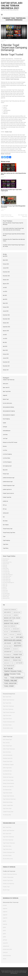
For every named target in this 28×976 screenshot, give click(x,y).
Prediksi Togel (6, 886)
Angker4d (5, 395)
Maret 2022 (5, 350)
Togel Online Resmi (7, 718)
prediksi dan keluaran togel (8, 477)
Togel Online (5, 544)
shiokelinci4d (6, 946)
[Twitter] (5, 157)
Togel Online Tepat (7, 808)
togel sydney (9, 686)
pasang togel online (7, 949)
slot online (8, 668)
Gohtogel (5, 426)
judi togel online (8, 646)
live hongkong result (7, 466)
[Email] (7, 157)
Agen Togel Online (7, 391)
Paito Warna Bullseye (8, 574)
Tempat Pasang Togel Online (9, 532)
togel (6, 678)
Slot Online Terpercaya (8, 709)
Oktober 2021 (6, 369)
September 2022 (6, 326)
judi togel (17, 643)
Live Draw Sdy (6, 571)
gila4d (4, 927)
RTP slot (5, 509)
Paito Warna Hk (6, 577)
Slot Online (5, 520)
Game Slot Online (7, 752)
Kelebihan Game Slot (7, 758)
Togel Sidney (5, 548)
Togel (4, 536)
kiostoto (5, 905)
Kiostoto (5, 446)
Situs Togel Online (7, 703)
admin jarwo (5, 383)
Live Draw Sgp (6, 573)
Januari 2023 (5, 311)
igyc (12, 637)
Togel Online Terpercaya (8, 706)
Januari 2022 (5, 358)
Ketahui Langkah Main (8, 805)
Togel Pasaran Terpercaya (9, 712)
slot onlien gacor (9, 665)
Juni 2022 (5, 338)
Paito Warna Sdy (6, 579)
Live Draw (5, 450)
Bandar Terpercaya (5, 153)
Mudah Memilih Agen (8, 802)
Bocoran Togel (6, 889)
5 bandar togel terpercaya (10, 609)
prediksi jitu (7, 660)
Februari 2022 (6, 354)
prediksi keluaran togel (7, 481)
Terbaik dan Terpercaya (8, 777)
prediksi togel (17, 660)
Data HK (5, 634)
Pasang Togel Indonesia (8, 796)
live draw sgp (7, 651)
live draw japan (6, 593)
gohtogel (5, 940)
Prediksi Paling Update (8, 877)
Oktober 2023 (6, 279)
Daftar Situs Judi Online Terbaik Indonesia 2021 (11, 6)
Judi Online (5, 434)
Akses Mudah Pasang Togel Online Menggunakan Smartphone (13, 206)
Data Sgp (5, 566)
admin (2, 41)
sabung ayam (6, 513)
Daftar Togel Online (7, 767)
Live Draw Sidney (6, 458)
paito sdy (5, 584)
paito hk (5, 587)
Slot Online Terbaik (7, 725)
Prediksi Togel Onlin (7, 497)
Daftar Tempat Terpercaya (9, 749)
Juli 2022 (5, 334)
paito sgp (5, 585)
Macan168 (5, 469)
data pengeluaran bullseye (8, 407)
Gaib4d (4, 422)
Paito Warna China (7, 576)
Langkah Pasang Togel (8, 811)
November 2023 (6, 275)
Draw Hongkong (6, 418)
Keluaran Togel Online (8, 880)
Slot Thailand (5, 524)
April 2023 (5, 299)
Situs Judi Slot (6, 742)
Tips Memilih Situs (7, 774)
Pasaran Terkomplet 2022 (9, 721)
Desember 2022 (6, 315)
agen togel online (7, 615)
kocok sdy (5, 592)
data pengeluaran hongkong (9, 411)
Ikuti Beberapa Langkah (8, 764)
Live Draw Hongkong (7, 454)
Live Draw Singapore (7, 462)
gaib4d (4, 921)
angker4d (5, 908)
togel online (10, 681)
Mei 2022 (5, 342)
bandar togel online (11, 623)
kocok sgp (5, 590)
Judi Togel (5, 438)
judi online (7, 643)
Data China (5, 560)
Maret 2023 (5, 303)
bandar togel (8, 620)
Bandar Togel (8, 131)
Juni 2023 (5, 291)
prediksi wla (5, 501)
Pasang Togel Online (12, 657)
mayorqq (5, 924)
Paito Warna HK (7, 654)
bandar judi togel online (12, 618)
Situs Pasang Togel (7, 745)
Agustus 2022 (6, 330)
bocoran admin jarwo (7, 403)
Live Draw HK (7, 648)
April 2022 (5, 346)
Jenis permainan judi (7, 755)
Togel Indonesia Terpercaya (9, 799)
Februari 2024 (6, 264)
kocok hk (5, 588)
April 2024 (5, 256)
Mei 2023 (5, 295)
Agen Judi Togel (16, 612)
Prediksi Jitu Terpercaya (8, 883)
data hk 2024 (6, 596)
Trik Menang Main (7, 814)
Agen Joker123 (6, 387)
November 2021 (6, 366)
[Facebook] (2, 157)
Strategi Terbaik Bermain (8, 783)
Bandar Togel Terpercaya (9, 626)
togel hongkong (16, 678)
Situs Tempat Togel (7, 739)
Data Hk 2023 (6, 563)
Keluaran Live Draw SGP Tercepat (10, 442)
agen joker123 (7, 612)
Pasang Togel (6, 473)
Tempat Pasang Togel (7, 528)
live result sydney (18, 651)
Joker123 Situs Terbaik (8, 780)
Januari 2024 (5, 268)
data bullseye (16, 628)
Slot (4, 516)
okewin (4, 958)
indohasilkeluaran (12, 640)
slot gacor (19, 663)
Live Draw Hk (6, 570)
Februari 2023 (6, 307)
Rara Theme (19, 972)
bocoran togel (7, 628)
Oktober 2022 (6, 322)
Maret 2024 (5, 260)
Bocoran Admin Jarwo (8, 728)
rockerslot (5, 952)
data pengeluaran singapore (9, 415)
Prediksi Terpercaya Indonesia (10, 874)
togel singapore (10, 683)
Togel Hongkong (6, 540)
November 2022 (6, 318)
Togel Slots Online (7, 715)
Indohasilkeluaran (6, 430)
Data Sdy (5, 565)
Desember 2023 (6, 271)
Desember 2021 (6, 362)
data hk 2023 (11, 634)
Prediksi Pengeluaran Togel (8, 485)
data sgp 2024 (6, 595)
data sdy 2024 (6, 598)
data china (6, 631)
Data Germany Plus (7, 562)
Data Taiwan (5, 568)
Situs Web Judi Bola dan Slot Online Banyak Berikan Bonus (13, 174)
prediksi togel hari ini (7, 489)
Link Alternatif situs (7, 770)
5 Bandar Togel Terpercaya (12, 79)
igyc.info (19, 637)
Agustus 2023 (6, 283)
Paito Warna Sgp (6, 581)
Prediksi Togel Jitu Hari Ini (8, 493)
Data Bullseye (6, 559)
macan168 (5, 943)
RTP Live (5, 505)
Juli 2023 (5, 287)
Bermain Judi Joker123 (8, 786)
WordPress (15, 973)
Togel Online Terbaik (7, 792)
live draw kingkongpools (8, 582)
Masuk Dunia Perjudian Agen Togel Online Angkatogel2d (11, 190)
